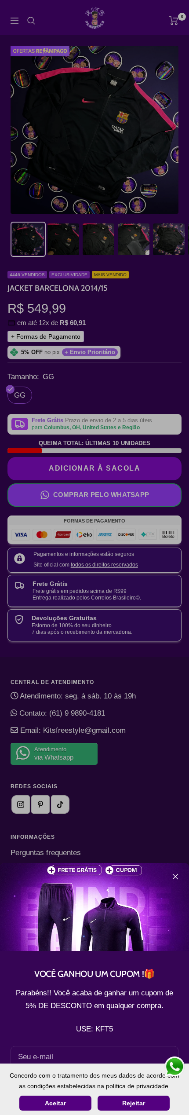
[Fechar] (175, 877)
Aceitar (55, 1103)
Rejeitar (133, 1103)
